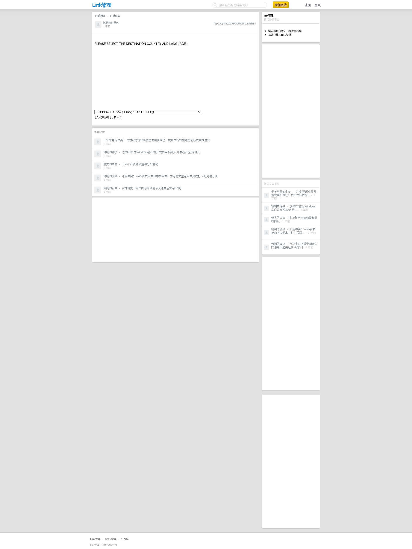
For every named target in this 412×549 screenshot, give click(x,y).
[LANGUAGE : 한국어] (175, 117)
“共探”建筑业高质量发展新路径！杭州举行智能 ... (293, 193)
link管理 (99, 16)
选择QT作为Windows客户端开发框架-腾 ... (293, 208)
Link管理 (95, 539)
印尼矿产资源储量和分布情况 (294, 219)
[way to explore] (102, 6)
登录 (317, 5)
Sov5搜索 (110, 539)
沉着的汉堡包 (111, 22)
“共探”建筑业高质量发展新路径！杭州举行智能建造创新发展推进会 (168, 140)
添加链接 (281, 5)
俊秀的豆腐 (278, 218)
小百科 (125, 539)
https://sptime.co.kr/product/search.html (235, 23)
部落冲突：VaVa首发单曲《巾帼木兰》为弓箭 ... (293, 230)
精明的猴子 (278, 206)
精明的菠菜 (278, 229)
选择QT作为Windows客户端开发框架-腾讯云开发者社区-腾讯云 (161, 152)
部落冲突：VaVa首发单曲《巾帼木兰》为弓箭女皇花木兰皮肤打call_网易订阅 (170, 176)
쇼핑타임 (115, 16)
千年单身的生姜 (281, 191)
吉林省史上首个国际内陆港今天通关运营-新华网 (294, 245)
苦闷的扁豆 (278, 244)
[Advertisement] (291, 111)
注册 (307, 5)
